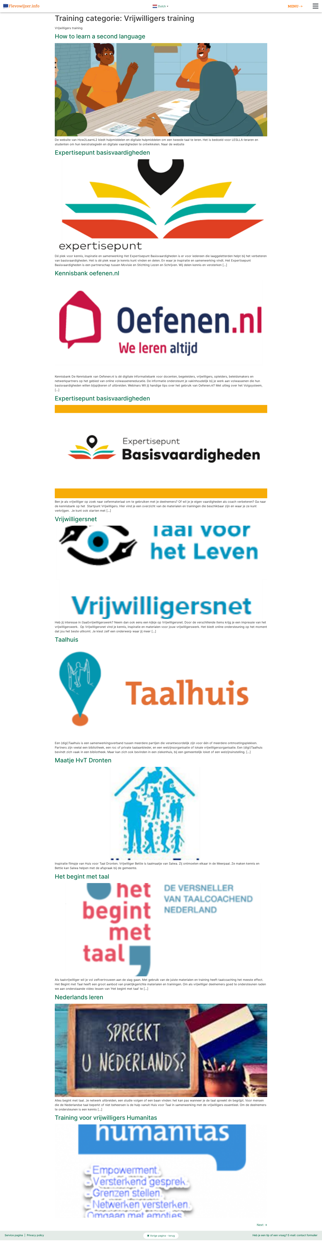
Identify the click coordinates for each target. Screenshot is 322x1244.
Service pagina (14, 1235)
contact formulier (307, 1235)
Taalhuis (66, 639)
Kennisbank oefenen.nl (87, 273)
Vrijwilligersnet (76, 519)
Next (262, 1225)
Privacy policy (35, 1235)
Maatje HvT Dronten (83, 760)
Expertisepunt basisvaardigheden (102, 152)
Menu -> (295, 6)
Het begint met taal (82, 876)
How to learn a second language (100, 36)
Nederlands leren (79, 997)
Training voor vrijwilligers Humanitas (106, 1117)
